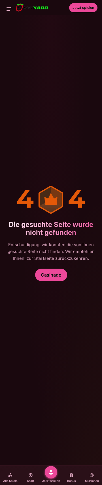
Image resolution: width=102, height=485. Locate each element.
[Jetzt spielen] (51, 472)
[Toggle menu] (9, 9)
